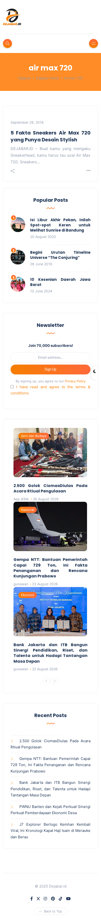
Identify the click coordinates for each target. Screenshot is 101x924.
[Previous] (46, 680)
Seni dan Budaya (33, 436)
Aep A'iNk (21, 499)
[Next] (54, 680)
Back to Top (53, 911)
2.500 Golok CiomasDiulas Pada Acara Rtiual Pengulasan (50, 488)
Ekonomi (27, 595)
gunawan (20, 584)
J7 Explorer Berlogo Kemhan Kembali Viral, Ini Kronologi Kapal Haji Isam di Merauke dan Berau (50, 830)
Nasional (27, 510)
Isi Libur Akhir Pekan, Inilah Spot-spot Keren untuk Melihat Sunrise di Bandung (60, 225)
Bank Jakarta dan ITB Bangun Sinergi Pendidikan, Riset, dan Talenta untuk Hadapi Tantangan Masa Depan (50, 653)
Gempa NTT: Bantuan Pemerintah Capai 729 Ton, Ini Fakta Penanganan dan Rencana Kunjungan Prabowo (50, 568)
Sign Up (50, 369)
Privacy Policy (75, 381)
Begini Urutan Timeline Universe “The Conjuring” (60, 255)
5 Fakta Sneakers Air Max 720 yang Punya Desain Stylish (50, 136)
